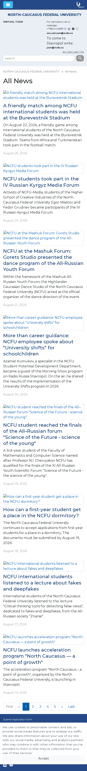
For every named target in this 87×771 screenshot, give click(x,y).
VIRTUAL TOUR (13, 21)
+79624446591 (55, 28)
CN (82, 52)
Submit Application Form (17, 719)
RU (65, 52)
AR (76, 52)
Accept (43, 758)
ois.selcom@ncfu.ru (60, 33)
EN (70, 52)
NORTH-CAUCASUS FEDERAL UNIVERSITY (31, 71)
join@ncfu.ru (55, 47)
